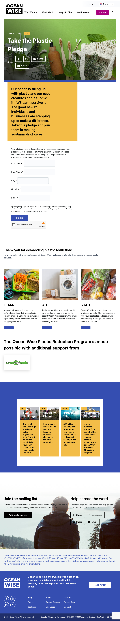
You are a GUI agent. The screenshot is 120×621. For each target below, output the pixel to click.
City (14, 180)
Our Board (50, 607)
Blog (30, 597)
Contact (67, 607)
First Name (17, 163)
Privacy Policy (70, 602)
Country (16, 189)
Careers (67, 597)
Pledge (19, 218)
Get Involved (83, 12)
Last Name (17, 172)
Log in (90, 4)
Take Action (14, 33)
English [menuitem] (106, 4)
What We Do (48, 12)
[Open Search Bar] (113, 12)
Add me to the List (18, 515)
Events (31, 602)
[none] (106, 4)
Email (14, 197)
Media (48, 597)
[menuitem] (106, 4)
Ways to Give (65, 12)
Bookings (32, 607)
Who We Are (30, 12)
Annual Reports (53, 602)
